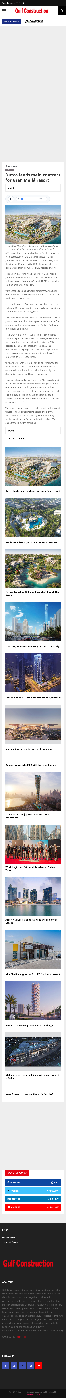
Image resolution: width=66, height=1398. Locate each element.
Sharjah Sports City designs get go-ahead (28, 749)
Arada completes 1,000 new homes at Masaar (31, 542)
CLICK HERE (22, 1337)
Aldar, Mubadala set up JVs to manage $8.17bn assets (31, 921)
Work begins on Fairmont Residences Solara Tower (30, 869)
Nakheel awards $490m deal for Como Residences (27, 816)
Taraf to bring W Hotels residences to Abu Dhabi (33, 697)
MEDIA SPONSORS (11, 21)
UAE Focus (10, 170)
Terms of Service (10, 1242)
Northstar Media (33, 1395)
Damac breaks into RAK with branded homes (30, 765)
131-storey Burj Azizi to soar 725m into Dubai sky (32, 646)
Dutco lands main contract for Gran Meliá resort (32, 491)
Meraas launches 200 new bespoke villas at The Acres (32, 594)
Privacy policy (8, 1237)
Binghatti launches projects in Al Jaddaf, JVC (30, 1025)
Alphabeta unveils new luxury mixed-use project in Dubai (32, 1077)
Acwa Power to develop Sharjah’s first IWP (29, 1094)
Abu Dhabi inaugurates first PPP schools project (32, 974)
